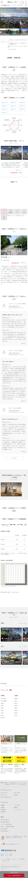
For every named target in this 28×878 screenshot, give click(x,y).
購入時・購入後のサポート (6, 797)
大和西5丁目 (4, 106)
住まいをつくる (4, 795)
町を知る (4, 683)
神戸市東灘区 (4, 701)
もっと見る (13, 458)
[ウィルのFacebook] (2, 855)
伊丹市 (2, 713)
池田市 (15, 708)
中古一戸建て (20, 524)
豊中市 (15, 701)
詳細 (9, 257)
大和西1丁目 (4, 102)
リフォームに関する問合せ (6, 824)
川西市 (2, 715)
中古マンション (5, 524)
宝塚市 (2, 708)
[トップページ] (10, 2)
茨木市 (15, 715)
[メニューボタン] (2, 2)
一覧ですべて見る (22, 623)
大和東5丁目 (22, 109)
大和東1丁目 (13, 106)
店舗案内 (3, 805)
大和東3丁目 (4, 109)
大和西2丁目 (4, 112)
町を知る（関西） (6, 690)
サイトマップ (3, 868)
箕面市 (15, 705)
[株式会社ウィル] (1, 9)
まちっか (14, 859)
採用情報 (3, 811)
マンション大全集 (5, 859)
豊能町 (15, 698)
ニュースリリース (17, 809)
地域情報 (9, 57)
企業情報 (3, 807)
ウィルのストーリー (6, 861)
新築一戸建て (13, 524)
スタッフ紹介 (17, 805)
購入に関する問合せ (5, 819)
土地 (25, 524)
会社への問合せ (4, 828)
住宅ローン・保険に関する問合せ (8, 826)
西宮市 (2, 705)
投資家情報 (3, 809)
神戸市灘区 (3, 698)
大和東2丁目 (22, 106)
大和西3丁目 (13, 102)
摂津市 (15, 710)
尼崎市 (2, 710)
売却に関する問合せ (5, 822)
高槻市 (15, 713)
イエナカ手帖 (21, 859)
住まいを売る (17, 792)
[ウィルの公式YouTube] (7, 855)
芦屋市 (2, 703)
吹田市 (15, 703)
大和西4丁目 (22, 102)
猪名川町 (3, 717)
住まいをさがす (4, 792)
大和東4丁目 (13, 109)
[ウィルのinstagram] (10, 854)
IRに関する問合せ (4, 831)
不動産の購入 (17, 57)
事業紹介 (16, 807)
